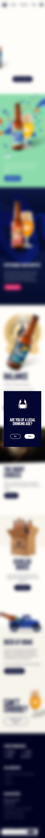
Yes (29, 436)
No (15, 436)
